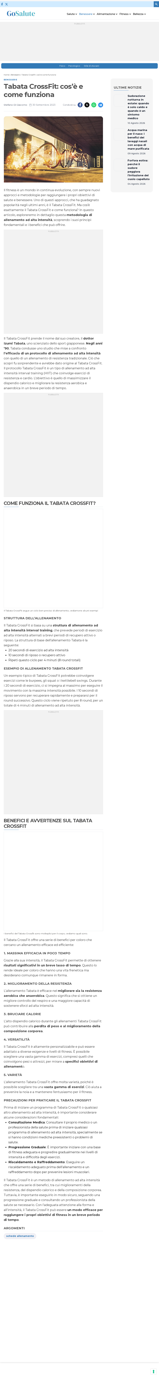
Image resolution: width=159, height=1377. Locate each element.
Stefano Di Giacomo (15, 104)
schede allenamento (20, 1236)
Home (6, 75)
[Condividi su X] (86, 104)
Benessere (15, 75)
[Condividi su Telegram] (100, 104)
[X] (6, 4)
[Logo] (21, 13)
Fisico (62, 66)
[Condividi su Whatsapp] (93, 104)
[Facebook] (2, 4)
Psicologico (74, 66)
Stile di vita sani (91, 66)
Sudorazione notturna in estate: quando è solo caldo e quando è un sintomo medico (138, 107)
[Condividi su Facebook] (80, 104)
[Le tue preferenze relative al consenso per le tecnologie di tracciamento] (154, 1372)
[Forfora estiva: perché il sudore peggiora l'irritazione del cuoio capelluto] (119, 172)
